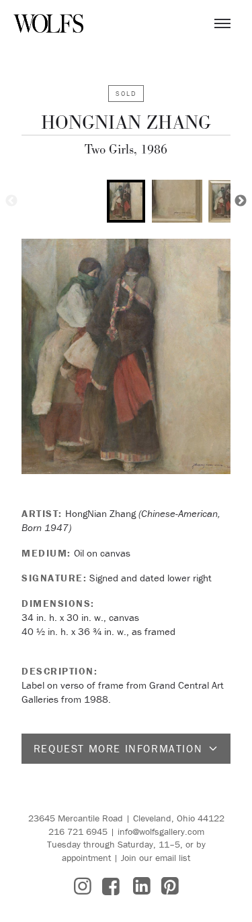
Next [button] (240, 201)
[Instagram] (83, 886)
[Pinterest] (170, 886)
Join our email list (155, 858)
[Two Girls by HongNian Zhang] (126, 356)
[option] (126, 201)
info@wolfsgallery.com (161, 831)
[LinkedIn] (142, 886)
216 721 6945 (78, 831)
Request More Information (118, 748)
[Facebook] (111, 886)
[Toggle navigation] (222, 23)
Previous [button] (11, 201)
